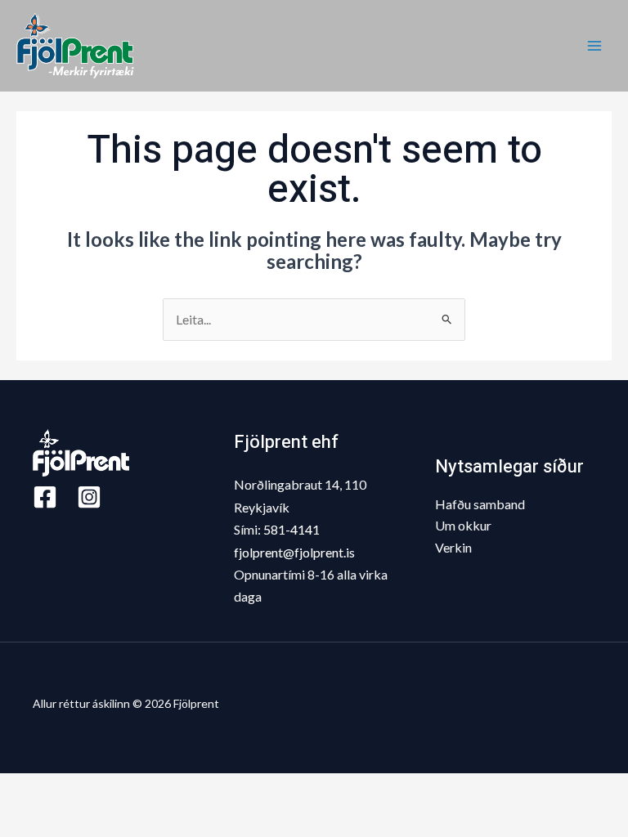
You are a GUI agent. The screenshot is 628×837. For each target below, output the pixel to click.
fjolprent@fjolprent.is (294, 552)
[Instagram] (89, 497)
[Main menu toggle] (594, 46)
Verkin (453, 547)
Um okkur (463, 525)
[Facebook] (45, 497)
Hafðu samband (480, 504)
